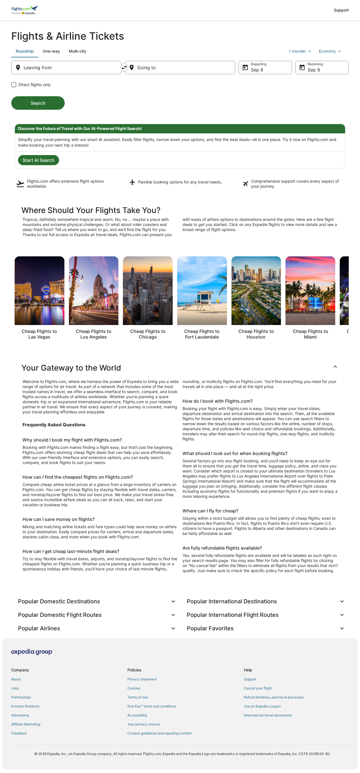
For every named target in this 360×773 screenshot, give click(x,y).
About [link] (16, 679)
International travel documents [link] (268, 715)
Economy (327, 51)
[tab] (24, 51)
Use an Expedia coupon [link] (262, 706)
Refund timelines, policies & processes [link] (274, 697)
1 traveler (297, 51)
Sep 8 (257, 70)
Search (38, 103)
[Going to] (180, 67)
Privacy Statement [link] (142, 679)
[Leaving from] (66, 67)
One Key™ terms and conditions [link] (151, 706)
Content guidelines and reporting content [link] (159, 733)
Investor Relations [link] (25, 706)
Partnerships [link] (21, 697)
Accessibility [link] (137, 715)
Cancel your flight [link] (258, 688)
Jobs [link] (15, 688)
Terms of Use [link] (137, 697)
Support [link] (250, 679)
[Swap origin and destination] (124, 67)
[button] (180, 368)
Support (341, 10)
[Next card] (348, 299)
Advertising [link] (20, 715)
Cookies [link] (133, 688)
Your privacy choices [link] (143, 724)
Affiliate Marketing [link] (25, 724)
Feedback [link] (19, 733)
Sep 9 (314, 70)
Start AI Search (38, 160)
